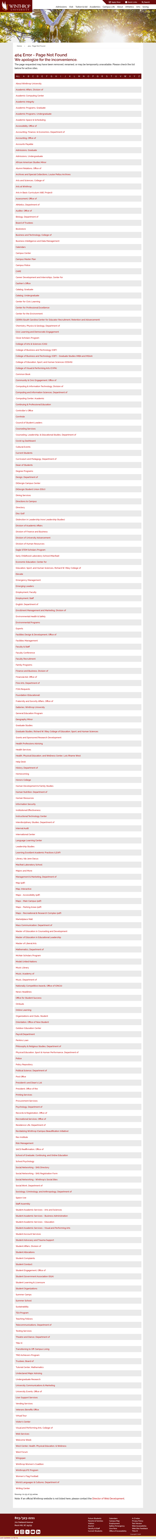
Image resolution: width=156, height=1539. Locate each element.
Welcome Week (23, 1440)
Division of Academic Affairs (29, 525)
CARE (18, 271)
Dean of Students (24, 465)
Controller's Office (24, 410)
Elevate (19, 574)
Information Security (26, 804)
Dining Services (23, 495)
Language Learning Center (29, 840)
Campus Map (114, 1521)
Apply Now (116, 2)
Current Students (24, 453)
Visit (71, 7)
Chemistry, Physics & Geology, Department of (38, 326)
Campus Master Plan (26, 259)
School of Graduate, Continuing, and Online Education (42, 1155)
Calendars (21, 247)
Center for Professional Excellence (32, 307)
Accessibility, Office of (26, 126)
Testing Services (24, 1331)
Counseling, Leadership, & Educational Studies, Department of (46, 435)
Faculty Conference (25, 653)
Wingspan (21, 1458)
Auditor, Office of (24, 211)
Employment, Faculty (26, 592)
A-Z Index (136, 1518)
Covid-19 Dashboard (26, 441)
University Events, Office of (29, 1391)
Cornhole (20, 416)
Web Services (22, 1434)
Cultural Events (23, 447)
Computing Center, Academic (30, 398)
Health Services (23, 749)
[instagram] (22, 1532)
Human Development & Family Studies (34, 786)
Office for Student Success (29, 998)
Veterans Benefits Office (27, 1409)
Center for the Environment (29, 313)
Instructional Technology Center (31, 816)
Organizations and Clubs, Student (32, 1016)
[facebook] (17, 1532)
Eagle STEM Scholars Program (30, 550)
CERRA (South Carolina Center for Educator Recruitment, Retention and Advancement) (58, 320)
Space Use (21, 1197)
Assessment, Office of (26, 198)
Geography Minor (24, 719)
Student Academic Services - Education (35, 1222)
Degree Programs (24, 471)
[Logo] (16, 7)
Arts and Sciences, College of (30, 180)
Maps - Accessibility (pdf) (28, 895)
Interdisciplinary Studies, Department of (35, 822)
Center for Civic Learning (28, 301)
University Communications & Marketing (35, 1385)
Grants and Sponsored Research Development (38, 737)
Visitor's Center (23, 1422)
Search (147, 2)
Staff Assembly (23, 1204)
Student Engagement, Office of (31, 1270)
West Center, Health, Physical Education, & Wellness (41, 1446)
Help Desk (21, 762)
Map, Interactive (23, 889)
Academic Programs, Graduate (31, 108)
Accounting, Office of (26, 138)
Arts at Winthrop (24, 186)
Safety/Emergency (117, 1526)
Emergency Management (28, 580)
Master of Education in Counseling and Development (41, 931)
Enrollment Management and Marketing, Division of (41, 610)
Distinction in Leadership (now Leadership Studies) (40, 519)
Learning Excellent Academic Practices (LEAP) (38, 852)
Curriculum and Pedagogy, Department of (36, 459)
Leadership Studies (25, 846)
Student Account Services (28, 1234)
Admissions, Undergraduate (29, 156)
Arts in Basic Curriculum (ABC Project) (34, 192)
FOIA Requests (23, 689)
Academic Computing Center (30, 95)
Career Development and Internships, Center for (39, 277)
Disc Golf (20, 513)
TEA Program (22, 1313)
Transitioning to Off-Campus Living (32, 1349)
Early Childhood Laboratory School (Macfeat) (37, 556)
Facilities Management (27, 640)
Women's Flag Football (27, 1476)
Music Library (22, 967)
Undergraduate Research (28, 1379)
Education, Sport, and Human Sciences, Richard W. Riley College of (48, 568)
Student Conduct (24, 1264)
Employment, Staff (25, 598)
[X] (28, 1532)
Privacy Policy (137, 1521)
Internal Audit (22, 828)
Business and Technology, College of (34, 235)
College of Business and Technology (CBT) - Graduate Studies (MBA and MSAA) (54, 356)
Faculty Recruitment (26, 659)
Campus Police (23, 265)
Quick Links (132, 2)
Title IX (19, 1343)
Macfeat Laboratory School (29, 864)
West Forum (22, 1452)
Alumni (91, 1526)
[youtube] (33, 1532)
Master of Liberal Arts (26, 943)
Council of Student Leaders (29, 422)
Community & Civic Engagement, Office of (36, 380)
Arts (138, 7)
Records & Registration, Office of (31, 1113)
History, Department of (27, 768)
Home (19, 46)
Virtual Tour (21, 1415)
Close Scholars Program (27, 338)
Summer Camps (24, 1294)
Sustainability (22, 1306)
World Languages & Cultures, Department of (37, 1482)
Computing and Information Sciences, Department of (41, 392)
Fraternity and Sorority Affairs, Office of (34, 701)
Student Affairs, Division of (28, 1246)
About (120, 7)
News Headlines (24, 992)
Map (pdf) (20, 883)
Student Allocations (25, 1252)
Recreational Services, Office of (31, 1119)
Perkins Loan (22, 1040)
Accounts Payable (24, 144)
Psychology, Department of (29, 1107)
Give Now (113, 1528)
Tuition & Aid (81, 7)
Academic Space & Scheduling (31, 120)
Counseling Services (26, 429)
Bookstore (21, 229)
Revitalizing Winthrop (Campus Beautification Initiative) (42, 1131)
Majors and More (24, 871)
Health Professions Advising (29, 743)
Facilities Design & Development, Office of (36, 634)
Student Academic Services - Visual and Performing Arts (43, 1228)
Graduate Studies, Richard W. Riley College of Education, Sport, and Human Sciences (57, 731)
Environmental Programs (28, 622)
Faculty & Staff (23, 646)
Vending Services (24, 1403)
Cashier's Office (23, 283)
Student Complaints (25, 1258)
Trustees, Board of (25, 1361)
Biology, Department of (27, 217)
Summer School (24, 1300)
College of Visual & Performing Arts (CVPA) (36, 368)
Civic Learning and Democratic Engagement (37, 332)
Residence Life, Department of (31, 1125)
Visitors (91, 1523)
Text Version (137, 1523)
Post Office (21, 1076)
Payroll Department (25, 1034)
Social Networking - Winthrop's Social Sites (37, 1179)
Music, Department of (26, 980)
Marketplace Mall (24, 919)
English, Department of (27, 604)
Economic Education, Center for (31, 562)
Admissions (61, 7)
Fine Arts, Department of (28, 683)
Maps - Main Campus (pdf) (28, 901)
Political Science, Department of (31, 1070)
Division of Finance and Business (32, 531)
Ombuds (20, 1004)
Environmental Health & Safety (31, 616)
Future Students (94, 1518)
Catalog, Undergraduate (27, 295)
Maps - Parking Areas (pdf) (28, 907)
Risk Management (24, 1143)
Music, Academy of (25, 973)
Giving (146, 7)
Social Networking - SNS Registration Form (37, 1173)
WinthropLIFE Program (27, 1470)
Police (19, 1058)
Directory (20, 507)
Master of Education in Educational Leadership (38, 937)
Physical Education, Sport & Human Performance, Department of (47, 1052)
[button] (11, 23)
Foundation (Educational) (28, 695)
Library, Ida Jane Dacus (27, 858)
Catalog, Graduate (24, 289)
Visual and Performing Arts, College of (34, 1428)
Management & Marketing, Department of (36, 877)
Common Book (23, 374)
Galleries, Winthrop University (30, 707)
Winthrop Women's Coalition (30, 1464)
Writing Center (23, 1488)
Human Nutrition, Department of (31, 792)
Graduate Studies (24, 725)
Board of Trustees (24, 223)
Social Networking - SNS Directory (32, 1167)
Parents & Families (95, 1521)
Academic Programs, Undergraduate (34, 114)
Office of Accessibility (117, 1531)
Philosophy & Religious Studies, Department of (38, 1046)
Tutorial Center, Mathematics (30, 1367)
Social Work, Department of (29, 1185)
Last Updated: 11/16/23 (9, 1538)
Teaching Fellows (24, 1319)
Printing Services (24, 1095)
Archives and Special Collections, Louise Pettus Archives (43, 174)
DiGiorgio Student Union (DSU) (30, 489)
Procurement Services (27, 1101)
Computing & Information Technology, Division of (39, 386)
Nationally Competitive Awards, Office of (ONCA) (39, 986)
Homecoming (22, 774)
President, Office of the (27, 1089)
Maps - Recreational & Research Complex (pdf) (38, 913)
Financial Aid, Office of (26, 677)
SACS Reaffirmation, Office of (30, 1149)
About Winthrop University (29, 83)
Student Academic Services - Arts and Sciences (39, 1210)
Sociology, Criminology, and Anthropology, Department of (44, 1191)
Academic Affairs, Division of (29, 89)
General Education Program (29, 713)
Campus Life (109, 7)
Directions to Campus (26, 501)
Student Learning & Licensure (30, 1282)
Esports (19, 628)
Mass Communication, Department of (34, 925)
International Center (25, 834)
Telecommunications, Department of (33, 1325)
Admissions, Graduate (26, 150)
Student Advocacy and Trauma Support (35, 1240)
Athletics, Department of (28, 204)
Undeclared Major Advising (29, 1373)
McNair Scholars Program (28, 955)
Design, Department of (27, 477)
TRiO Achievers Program (28, 1355)
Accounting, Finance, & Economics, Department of (40, 132)
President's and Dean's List (29, 1082)
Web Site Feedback (140, 1528)
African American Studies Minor (31, 162)
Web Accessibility (139, 1526)
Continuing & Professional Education (33, 404)
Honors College (23, 780)
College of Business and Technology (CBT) (36, 350)
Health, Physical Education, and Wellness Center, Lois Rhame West (48, 755)
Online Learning (23, 1010)
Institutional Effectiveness (28, 810)
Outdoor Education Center (28, 1028)
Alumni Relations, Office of (28, 168)
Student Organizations (26, 1288)
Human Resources (25, 798)
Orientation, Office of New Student (32, 1022)
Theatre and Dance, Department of (33, 1337)
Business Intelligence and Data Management (37, 241)
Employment (114, 1523)
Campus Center (23, 253)
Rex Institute (22, 1137)
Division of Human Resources (30, 544)
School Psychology (25, 1161)
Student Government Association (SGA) (35, 1276)
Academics (95, 7)
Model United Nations (26, 961)
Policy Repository (24, 1064)
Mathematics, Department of (30, 949)
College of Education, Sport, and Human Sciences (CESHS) (44, 362)
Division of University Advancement (33, 537)
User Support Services (27, 1397)
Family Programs (24, 665)
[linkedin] (38, 1532)
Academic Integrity (25, 102)
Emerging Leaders (25, 586)
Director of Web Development (108, 1498)
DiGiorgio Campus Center (28, 483)
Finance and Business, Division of (32, 671)
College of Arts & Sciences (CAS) (31, 344)
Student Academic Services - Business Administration (42, 1216)
